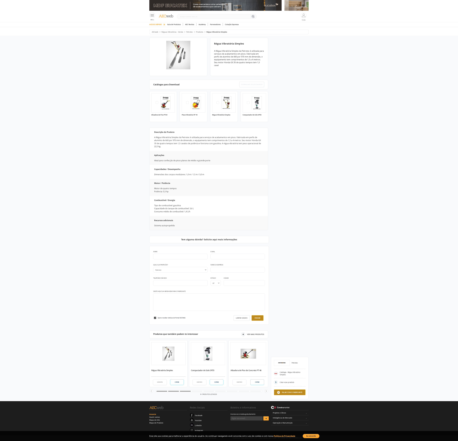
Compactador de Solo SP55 (202, 370)
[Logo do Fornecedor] (282, 362)
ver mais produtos (255, 334)
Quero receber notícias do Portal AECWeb (171, 318)
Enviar (257, 318)
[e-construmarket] (280, 407)
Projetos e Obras (279, 413)
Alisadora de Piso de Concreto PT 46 (246, 370)
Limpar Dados (241, 318)
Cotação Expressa (232, 24)
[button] (151, 391)
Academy (202, 24)
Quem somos (154, 417)
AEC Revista (189, 24)
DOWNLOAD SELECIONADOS (252, 84)
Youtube (198, 420)
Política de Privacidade (284, 436)
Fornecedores (215, 24)
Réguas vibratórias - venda (172, 32)
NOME (155, 252)
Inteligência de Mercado (282, 418)
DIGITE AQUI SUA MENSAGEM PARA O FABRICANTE (169, 291)
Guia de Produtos (174, 24)
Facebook (198, 415)
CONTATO (160, 382)
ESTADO (213, 278)
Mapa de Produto (156, 423)
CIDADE (226, 278)
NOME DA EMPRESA (217, 265)
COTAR (177, 382)
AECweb (155, 32)
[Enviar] (266, 418)
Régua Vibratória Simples (162, 370)
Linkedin (198, 425)
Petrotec (189, 32)
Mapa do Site (154, 420)
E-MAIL (213, 252)
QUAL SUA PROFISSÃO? (160, 265)
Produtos (199, 32)
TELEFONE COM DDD (160, 278)
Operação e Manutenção (282, 423)
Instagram (199, 430)
